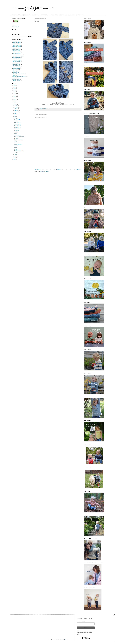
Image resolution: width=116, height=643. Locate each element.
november (16, 107)
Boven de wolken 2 (16, 49)
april (15, 118)
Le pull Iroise (16, 130)
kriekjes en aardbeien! (18, 139)
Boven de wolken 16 (17, 45)
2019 (15, 90)
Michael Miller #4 (17, 124)
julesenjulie (15, 75)
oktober (16, 108)
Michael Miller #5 (17, 122)
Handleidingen (70, 14)
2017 (15, 93)
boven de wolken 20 (17, 61)
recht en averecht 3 (16, 80)
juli (15, 113)
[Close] (114, 615)
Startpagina (13, 14)
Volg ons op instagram (45, 14)
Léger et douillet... (17, 119)
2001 (15, 159)
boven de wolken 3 (16, 62)
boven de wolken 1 (16, 57)
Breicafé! (16, 146)
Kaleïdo (15, 133)
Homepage (58, 169)
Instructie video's (63, 14)
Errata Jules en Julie (79, 14)
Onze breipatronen (35, 14)
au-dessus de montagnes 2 (18, 56)
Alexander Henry (17, 135)
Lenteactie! (16, 138)
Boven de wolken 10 (17, 41)
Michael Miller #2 (17, 127)
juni (15, 115)
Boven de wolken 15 (17, 43)
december (16, 105)
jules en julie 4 (16, 72)
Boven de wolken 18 (17, 46)
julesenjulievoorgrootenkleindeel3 (19, 76)
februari (16, 154)
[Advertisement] (58, 158)
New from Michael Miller (18, 150)
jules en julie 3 (16, 71)
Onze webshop (20, 14)
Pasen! (15, 147)
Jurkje (15, 141)
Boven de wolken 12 (17, 42)
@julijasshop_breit (15, 26)
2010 (15, 104)
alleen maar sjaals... (17, 53)
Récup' (39, 109)
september (17, 110)
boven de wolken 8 (16, 68)
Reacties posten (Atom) (44, 171)
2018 (15, 91)
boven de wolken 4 (16, 64)
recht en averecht (16, 79)
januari (16, 155)
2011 (15, 102)
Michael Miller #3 (17, 125)
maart (16, 152)
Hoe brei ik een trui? (54, 14)
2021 (15, 87)
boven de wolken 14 (17, 58)
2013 (15, 99)
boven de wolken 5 (16, 65)
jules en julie (15, 69)
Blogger (65, 639)
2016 (15, 94)
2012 (15, 101)
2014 (15, 98)
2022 (15, 85)
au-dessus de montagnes (18, 54)
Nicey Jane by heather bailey (19, 136)
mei (15, 116)
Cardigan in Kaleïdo (18, 144)
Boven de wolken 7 (16, 50)
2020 (15, 88)
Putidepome (16, 121)
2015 (15, 96)
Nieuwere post (37, 169)
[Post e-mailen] (49, 108)
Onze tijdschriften (27, 14)
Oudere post (79, 169)
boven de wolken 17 (17, 60)
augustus (16, 111)
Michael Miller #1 (17, 128)
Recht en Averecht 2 (17, 52)
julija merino (15, 77)
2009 (15, 157)
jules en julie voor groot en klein (19, 73)
